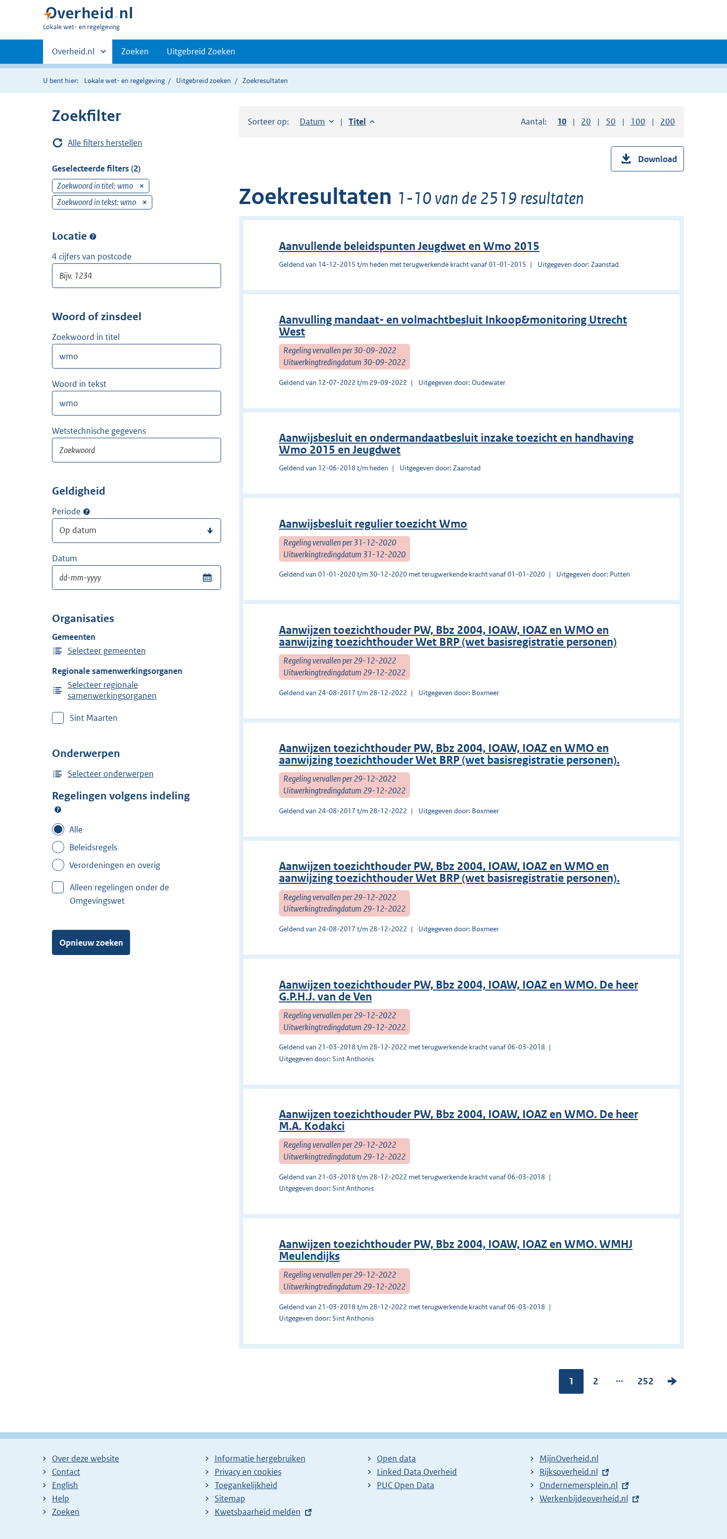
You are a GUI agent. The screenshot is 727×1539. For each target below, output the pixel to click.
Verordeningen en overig (114, 865)
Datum (64, 558)
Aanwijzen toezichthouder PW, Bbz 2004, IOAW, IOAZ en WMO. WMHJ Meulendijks (456, 1250)
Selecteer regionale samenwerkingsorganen (112, 690)
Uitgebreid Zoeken (201, 51)
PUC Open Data (405, 1485)
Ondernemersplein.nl (579, 1485)
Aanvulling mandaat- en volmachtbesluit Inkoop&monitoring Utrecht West (453, 325)
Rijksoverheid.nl (569, 1471)
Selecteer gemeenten (107, 650)
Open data (396, 1458)
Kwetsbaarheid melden (258, 1511)
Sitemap (230, 1498)
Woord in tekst (79, 383)
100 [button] (638, 121)
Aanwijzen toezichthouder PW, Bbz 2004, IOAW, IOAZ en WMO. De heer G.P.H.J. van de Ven (458, 990)
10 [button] (561, 121)
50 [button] (611, 121)
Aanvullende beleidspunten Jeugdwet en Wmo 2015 (409, 246)
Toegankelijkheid (246, 1485)
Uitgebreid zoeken (203, 80)
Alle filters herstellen (105, 142)
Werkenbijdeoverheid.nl (584, 1498)
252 (645, 1383)
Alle (76, 829)
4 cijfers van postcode (92, 256)
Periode (66, 511)
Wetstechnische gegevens (99, 430)
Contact (66, 1471)
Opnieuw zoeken (91, 942)
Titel (362, 121)
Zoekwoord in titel (86, 337)
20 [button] (586, 121)
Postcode (93, 236)
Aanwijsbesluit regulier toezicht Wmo (373, 524)
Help (60, 1498)
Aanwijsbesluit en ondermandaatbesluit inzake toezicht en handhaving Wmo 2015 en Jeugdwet (456, 444)
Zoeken (135, 51)
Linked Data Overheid (417, 1471)
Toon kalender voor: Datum (207, 577)
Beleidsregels (93, 847)
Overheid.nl (73, 55)
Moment (86, 511)
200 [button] (667, 121)
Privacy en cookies (248, 1471)
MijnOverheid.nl (569, 1458)
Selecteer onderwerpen (111, 773)
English (65, 1485)
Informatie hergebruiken (260, 1458)
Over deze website (85, 1458)
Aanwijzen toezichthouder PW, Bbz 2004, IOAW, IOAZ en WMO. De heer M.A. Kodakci (458, 1120)
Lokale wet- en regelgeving (124, 80)
